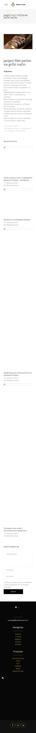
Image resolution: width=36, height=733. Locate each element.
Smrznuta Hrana (18, 658)
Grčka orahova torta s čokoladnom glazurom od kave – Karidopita (18, 179)
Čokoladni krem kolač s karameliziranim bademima (15, 529)
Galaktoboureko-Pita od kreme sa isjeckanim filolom (18, 374)
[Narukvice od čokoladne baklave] (18, 202)
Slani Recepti (21, 131)
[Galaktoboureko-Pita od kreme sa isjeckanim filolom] (18, 299)
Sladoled (18, 666)
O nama (18, 637)
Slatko (18, 669)
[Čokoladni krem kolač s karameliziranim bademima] (18, 454)
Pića (18, 663)
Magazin (11, 131)
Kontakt (18, 644)
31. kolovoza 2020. (11, 183)
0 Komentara (25, 128)
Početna (18, 634)
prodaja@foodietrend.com (18, 620)
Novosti (18, 642)
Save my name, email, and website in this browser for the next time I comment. (18, 584)
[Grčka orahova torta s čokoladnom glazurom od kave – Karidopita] (18, 160)
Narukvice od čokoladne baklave (17, 220)
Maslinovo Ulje (18, 671)
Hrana (18, 661)
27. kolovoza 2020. (11, 126)
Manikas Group (13, 128)
